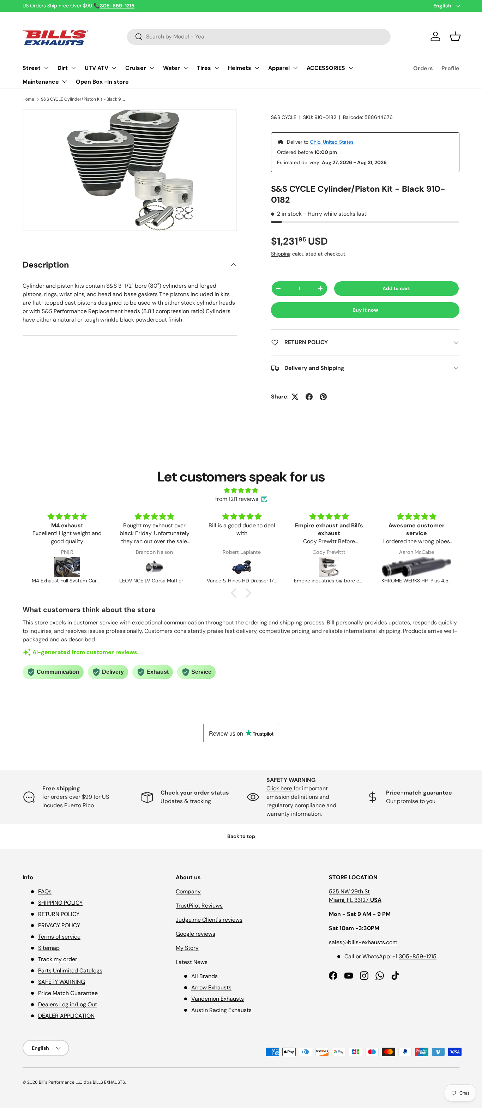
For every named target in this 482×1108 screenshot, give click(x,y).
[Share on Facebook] (309, 397)
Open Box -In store (102, 81)
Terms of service (59, 936)
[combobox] (259, 36)
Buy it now (365, 310)
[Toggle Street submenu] (46, 68)
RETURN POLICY (58, 914)
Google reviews (195, 934)
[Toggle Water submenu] (185, 68)
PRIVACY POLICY (59, 925)
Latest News (191, 962)
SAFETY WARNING (61, 982)
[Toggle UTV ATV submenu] (114, 68)
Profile (450, 68)
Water (171, 68)
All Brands (204, 976)
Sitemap (49, 948)
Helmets (239, 68)
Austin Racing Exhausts (221, 1010)
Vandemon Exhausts (217, 998)
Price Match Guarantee (68, 993)
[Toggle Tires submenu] (216, 68)
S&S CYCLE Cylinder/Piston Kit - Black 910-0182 (83, 99)
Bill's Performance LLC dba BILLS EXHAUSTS (82, 1082)
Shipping (281, 254)
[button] (455, 36)
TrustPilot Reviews (199, 905)
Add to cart (396, 288)
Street (32, 68)
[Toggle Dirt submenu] (73, 68)
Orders (423, 68)
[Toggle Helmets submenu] (257, 68)
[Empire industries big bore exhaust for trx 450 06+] (329, 567)
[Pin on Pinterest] (323, 397)
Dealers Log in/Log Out (67, 1004)
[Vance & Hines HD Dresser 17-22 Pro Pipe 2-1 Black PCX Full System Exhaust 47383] (242, 567)
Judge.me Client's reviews (209, 919)
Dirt (63, 68)
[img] (241, 490)
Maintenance (41, 81)
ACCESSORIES (326, 68)
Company (188, 891)
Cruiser (135, 68)
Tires (204, 68)
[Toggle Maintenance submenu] (64, 81)
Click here (280, 788)
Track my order (57, 959)
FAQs (45, 891)
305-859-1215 (417, 956)
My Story (187, 948)
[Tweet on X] (295, 397)
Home (28, 99)
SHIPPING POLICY (60, 902)
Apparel (279, 68)
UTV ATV (96, 68)
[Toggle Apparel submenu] (295, 68)
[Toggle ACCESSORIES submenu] (351, 68)
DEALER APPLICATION (66, 1015)
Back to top (241, 836)
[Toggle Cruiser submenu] (151, 68)
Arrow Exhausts (211, 987)
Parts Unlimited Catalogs (70, 970)
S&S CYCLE (283, 117)
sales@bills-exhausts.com (363, 942)
